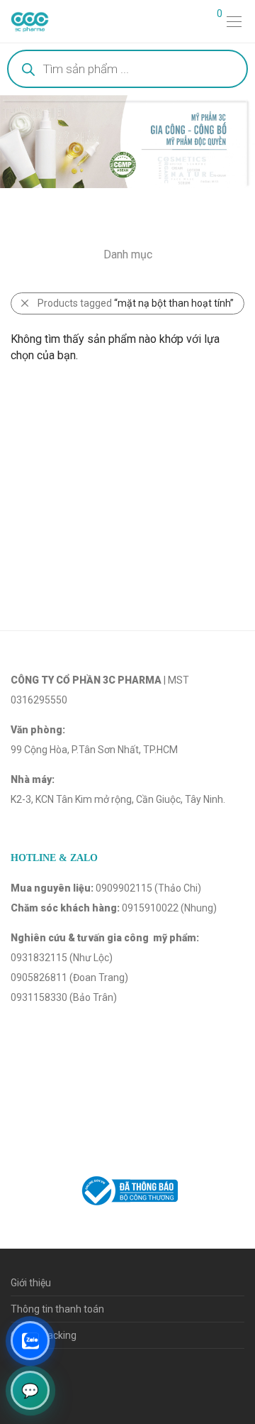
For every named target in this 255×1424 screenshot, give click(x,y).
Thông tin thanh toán (57, 1309)
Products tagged (136, 303)
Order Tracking (43, 1335)
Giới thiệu (31, 1282)
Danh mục (127, 254)
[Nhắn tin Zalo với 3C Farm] (30, 1340)
